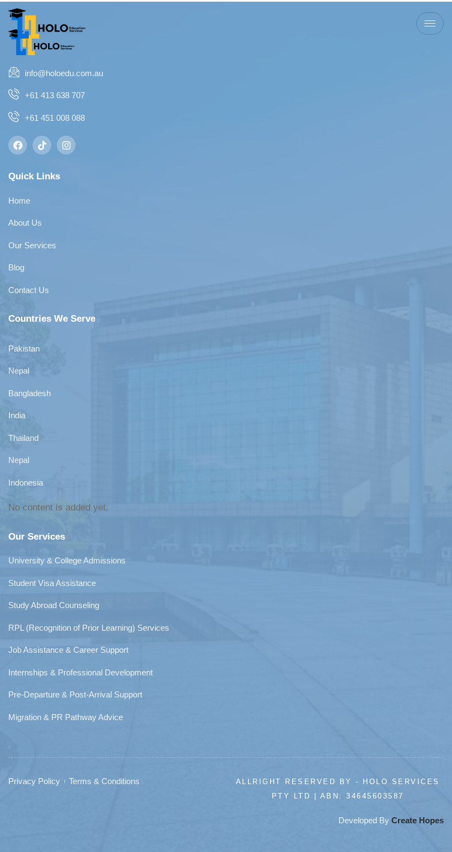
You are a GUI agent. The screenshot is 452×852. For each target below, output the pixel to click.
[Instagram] (66, 145)
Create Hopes (417, 820)
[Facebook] (17, 145)
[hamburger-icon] (430, 23)
